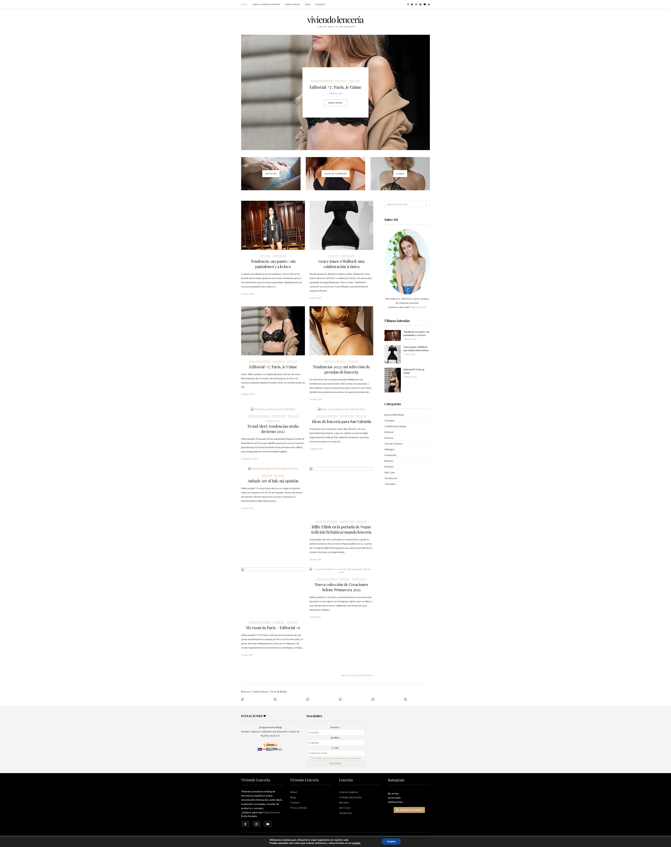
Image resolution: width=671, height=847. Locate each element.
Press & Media (292, 4)
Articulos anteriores (357, 675)
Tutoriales (390, 483)
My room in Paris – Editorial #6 (273, 627)
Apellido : (335, 737)
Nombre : (335, 727)
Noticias (347, 78)
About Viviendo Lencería (266, 4)
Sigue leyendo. (419, 307)
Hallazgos (389, 449)
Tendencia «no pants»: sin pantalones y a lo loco (273, 264)
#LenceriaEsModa (260, 361)
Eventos (389, 437)
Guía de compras (329, 78)
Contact (295, 802)
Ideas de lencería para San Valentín (341, 421)
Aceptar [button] (391, 841)
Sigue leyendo (272, 812)
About (293, 792)
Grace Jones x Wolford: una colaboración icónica (341, 264)
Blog (307, 4)
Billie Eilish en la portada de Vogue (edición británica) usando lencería (341, 529)
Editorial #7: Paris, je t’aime (273, 366)
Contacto (320, 4)
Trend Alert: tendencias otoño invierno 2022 (273, 429)
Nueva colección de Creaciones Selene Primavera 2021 (341, 587)
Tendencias (279, 256)
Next (424, 92)
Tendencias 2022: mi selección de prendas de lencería (335, 87)
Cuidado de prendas (395, 426)
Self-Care (389, 472)
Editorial (279, 361)
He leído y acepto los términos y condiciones (337, 758)
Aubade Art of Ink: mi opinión (273, 480)
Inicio (244, 4)
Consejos (389, 420)
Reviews (279, 475)
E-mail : (335, 747)
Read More (335, 105)
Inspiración (278, 416)
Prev (246, 92)
